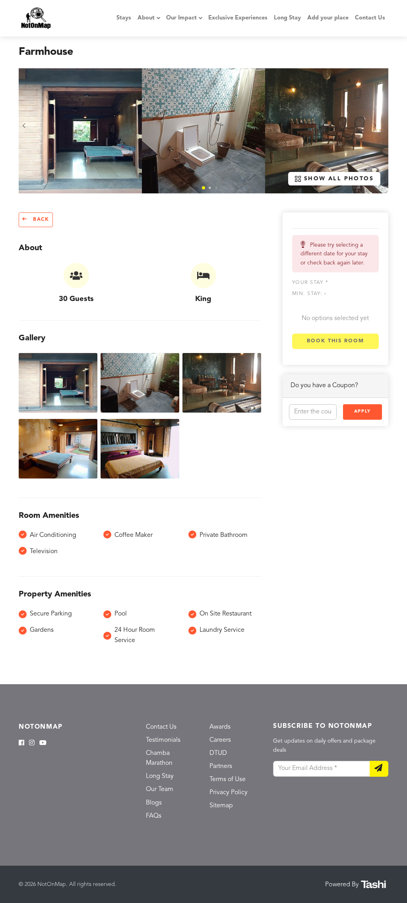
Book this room (335, 340)
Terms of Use (227, 779)
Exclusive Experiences (237, 18)
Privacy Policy (228, 792)
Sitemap (221, 806)
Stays (123, 18)
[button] (203, 187)
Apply (362, 411)
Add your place (328, 18)
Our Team (159, 789)
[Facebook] (21, 743)
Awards (220, 727)
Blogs (154, 803)
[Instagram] (32, 743)
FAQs (153, 816)
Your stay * (310, 282)
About (146, 18)
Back (40, 219)
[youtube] (43, 743)
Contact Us (370, 18)
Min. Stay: (309, 293)
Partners (220, 766)
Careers (220, 740)
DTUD (218, 753)
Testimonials (163, 740)
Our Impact (181, 18)
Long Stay (287, 18)
